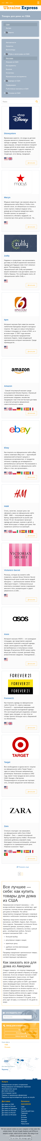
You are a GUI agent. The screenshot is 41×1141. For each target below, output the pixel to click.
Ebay (6, 448)
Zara (6, 826)
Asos (6, 634)
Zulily (6, 256)
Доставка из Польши (9, 1110)
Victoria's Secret (12, 570)
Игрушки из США (12, 62)
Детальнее (31, 163)
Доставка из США (8, 1104)
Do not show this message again (20, 1138)
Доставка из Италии (8, 1113)
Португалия (25, 1124)
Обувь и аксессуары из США (18, 54)
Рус (7, 3)
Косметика (10, 73)
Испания (24, 1117)
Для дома (9, 58)
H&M (6, 506)
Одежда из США (14, 81)
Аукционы (9, 46)
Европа (11, 32)
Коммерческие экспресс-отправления (15, 1085)
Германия (24, 1113)
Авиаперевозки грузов (9, 1089)
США (8, 24)
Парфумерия (11, 85)
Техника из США (14, 93)
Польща (24, 1119)
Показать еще (23, 867)
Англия (8, 28)
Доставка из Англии (8, 1106)
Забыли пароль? (20, 1036)
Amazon (8, 386)
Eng (11, 3)
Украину (5, 1069)
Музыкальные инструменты (16, 76)
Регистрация (20, 1033)
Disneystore (10, 133)
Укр (3, 3)
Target (7, 762)
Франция (24, 1121)
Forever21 (9, 698)
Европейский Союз (27, 1111)
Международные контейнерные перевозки (16, 1087)
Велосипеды (10, 50)
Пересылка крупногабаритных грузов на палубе (18, 1097)
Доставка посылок (8, 1091)
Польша (7, 1047)
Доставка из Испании (9, 1115)
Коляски (9, 69)
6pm (6, 320)
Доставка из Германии (9, 1108)
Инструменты (11, 65)
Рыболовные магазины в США (17, 89)
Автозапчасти (11, 42)
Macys (7, 197)
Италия (23, 1115)
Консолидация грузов (9, 1093)
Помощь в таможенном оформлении (14, 1095)
